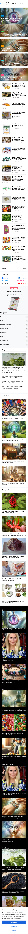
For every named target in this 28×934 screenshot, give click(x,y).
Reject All (14, 930)
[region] (14, 920)
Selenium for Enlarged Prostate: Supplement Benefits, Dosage (18, 125)
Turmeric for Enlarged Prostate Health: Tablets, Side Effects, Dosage (19, 105)
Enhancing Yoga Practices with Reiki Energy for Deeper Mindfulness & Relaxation (13, 439)
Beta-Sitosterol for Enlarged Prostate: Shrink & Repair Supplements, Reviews (18, 168)
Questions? (21, 3)
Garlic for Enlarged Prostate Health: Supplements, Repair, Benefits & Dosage (18, 140)
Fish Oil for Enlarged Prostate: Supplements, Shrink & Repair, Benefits (19, 85)
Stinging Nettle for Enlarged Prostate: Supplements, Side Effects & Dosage (17, 217)
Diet (1, 321)
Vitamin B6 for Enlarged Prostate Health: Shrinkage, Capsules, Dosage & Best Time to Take (18, 115)
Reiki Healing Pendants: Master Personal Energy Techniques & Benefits (11, 20)
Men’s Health (6, 396)
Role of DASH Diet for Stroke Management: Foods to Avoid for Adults (13, 734)
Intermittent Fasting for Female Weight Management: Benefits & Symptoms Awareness (14, 709)
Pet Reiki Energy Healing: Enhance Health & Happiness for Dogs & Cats (13, 35)
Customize (14, 926)
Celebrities (3, 317)
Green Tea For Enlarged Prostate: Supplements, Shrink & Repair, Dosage (19, 198)
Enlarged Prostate (5, 324)
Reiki (3, 15)
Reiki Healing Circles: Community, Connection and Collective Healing (13, 64)
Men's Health (4, 328)
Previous (4, 268)
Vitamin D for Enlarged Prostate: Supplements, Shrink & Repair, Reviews (19, 149)
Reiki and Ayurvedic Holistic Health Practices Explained (13, 484)
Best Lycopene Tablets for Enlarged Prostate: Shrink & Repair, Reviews (19, 207)
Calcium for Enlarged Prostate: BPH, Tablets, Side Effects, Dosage (14, 602)
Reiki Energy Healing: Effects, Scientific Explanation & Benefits (12, 78)
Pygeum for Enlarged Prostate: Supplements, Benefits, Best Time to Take (18, 189)
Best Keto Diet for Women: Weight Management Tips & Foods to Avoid (14, 757)
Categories (3, 313)
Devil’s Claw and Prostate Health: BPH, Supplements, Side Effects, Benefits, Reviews (14, 534)
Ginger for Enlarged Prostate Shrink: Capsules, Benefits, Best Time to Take (19, 95)
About (14, 3)
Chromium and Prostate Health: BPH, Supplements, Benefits (11, 579)
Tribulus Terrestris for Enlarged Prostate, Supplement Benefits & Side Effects (18, 227)
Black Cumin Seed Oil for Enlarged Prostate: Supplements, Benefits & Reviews (13, 891)
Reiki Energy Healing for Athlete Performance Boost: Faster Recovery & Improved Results (13, 417)
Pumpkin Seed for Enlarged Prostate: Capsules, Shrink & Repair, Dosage (17, 178)
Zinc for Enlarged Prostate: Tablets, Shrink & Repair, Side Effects (19, 158)
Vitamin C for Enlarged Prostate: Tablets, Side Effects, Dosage (18, 239)
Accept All (14, 922)
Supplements (4, 340)
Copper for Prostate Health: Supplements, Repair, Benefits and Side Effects (13, 557)
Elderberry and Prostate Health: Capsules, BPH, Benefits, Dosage (13, 512)
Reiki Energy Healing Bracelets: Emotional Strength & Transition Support (12, 376)
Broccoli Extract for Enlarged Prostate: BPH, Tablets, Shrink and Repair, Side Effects (12, 368)
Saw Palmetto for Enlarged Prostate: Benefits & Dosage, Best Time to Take (19, 259)
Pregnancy (3, 332)
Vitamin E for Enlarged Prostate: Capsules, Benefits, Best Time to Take (18, 248)
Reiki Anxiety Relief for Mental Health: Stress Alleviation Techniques (13, 461)
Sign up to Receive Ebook (14, 295)
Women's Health (5, 344)
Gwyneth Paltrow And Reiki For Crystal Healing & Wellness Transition (14, 371)
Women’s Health (8, 765)
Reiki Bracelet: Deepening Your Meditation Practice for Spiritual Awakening (12, 49)
